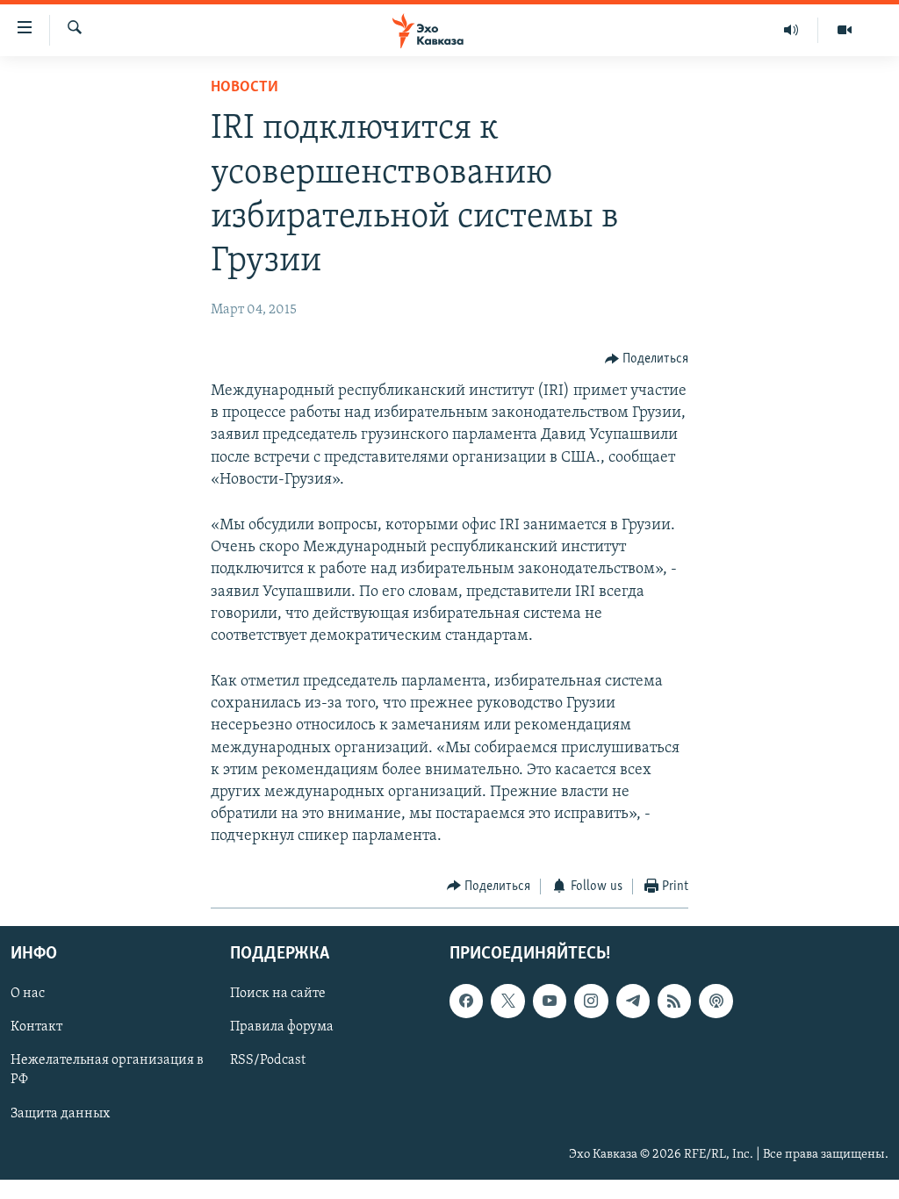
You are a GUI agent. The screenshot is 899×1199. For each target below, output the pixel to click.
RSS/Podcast (268, 1061)
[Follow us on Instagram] (591, 1000)
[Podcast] (715, 1000)
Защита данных (60, 1114)
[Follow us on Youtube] (549, 1000)
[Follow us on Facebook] (466, 1000)
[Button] (647, 359)
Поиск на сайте (278, 994)
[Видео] (844, 30)
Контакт (36, 1027)
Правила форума (282, 1027)
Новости (244, 88)
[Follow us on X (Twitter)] (507, 1000)
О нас (28, 994)
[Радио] (791, 30)
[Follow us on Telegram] (633, 1000)
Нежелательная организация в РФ (107, 1071)
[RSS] (674, 1000)
